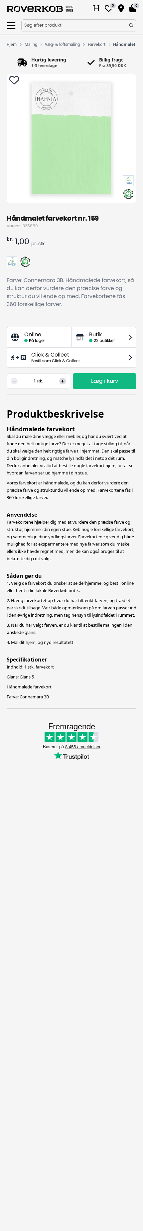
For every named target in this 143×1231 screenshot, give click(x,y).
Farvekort (96, 44)
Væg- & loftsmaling (62, 44)
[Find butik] (121, 9)
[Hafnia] (96, 9)
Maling (31, 44)
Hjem (12, 44)
